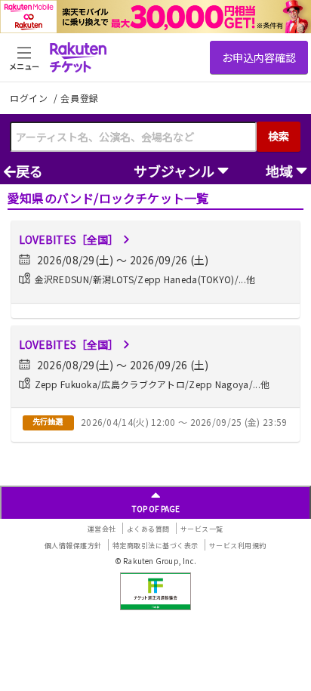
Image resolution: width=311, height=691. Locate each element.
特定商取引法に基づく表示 (155, 546)
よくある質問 (148, 529)
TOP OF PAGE (156, 508)
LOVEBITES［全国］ (69, 239)
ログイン (30, 97)
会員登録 (79, 98)
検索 (278, 135)
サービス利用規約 (237, 546)
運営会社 (102, 529)
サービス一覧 (201, 529)
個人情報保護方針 (73, 546)
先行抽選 (47, 421)
